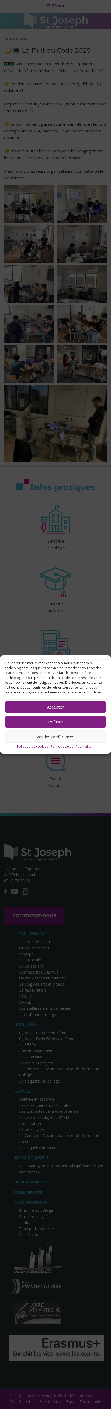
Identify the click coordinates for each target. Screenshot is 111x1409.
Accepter (55, 707)
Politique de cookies (32, 746)
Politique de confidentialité (71, 746)
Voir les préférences (55, 736)
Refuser (55, 721)
